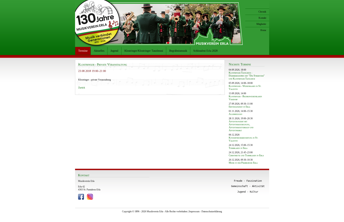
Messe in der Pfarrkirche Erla (243, 162)
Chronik (262, 11)
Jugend (114, 50)
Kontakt (262, 17)
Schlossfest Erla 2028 (205, 50)
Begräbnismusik (178, 50)
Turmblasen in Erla (238, 148)
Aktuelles (99, 50)
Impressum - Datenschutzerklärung (205, 211)
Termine (83, 50)
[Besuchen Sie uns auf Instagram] (90, 199)
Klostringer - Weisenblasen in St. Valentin (245, 87)
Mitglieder (261, 24)
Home (263, 30)
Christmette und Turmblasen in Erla (246, 155)
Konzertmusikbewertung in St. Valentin (243, 139)
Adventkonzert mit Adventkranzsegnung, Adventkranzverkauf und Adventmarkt (241, 126)
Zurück (81, 87)
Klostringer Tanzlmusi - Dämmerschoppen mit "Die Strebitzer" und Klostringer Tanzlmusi (247, 75)
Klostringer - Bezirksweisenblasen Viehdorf (245, 98)
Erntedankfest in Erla (239, 106)
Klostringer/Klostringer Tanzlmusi (143, 50)
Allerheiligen (235, 114)
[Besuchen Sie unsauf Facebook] (81, 199)
